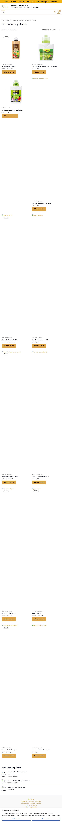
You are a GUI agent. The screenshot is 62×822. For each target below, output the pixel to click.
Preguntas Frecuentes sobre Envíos (31, 801)
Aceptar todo (45, 819)
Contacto (31, 799)
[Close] (60, 809)
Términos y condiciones (31, 805)
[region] (31, 815)
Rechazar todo (17, 819)
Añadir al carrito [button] (9, 72)
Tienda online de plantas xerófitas (14, 20)
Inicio (3, 20)
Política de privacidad (31, 807)
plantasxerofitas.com (19, 5)
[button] (55, 12)
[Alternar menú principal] (3, 12)
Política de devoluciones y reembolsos (31, 803)
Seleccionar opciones (10, 116)
